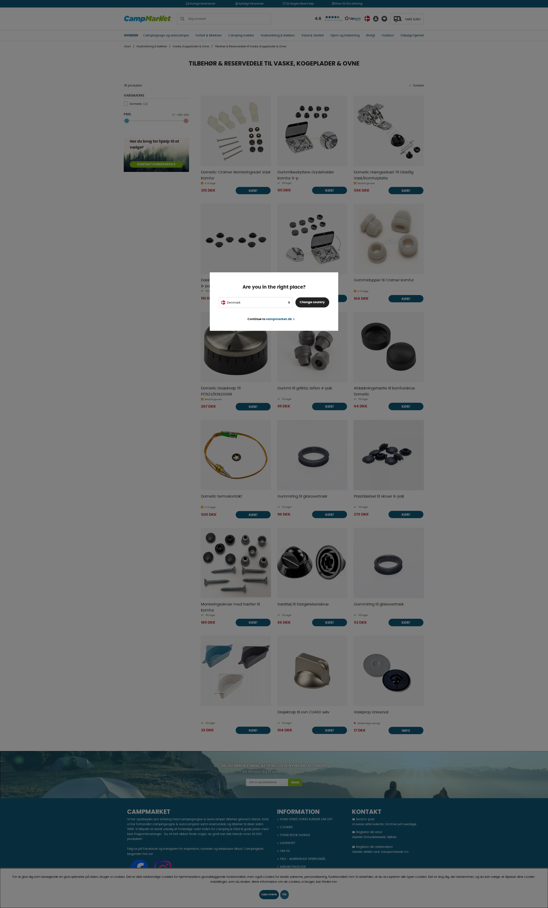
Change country (312, 302)
